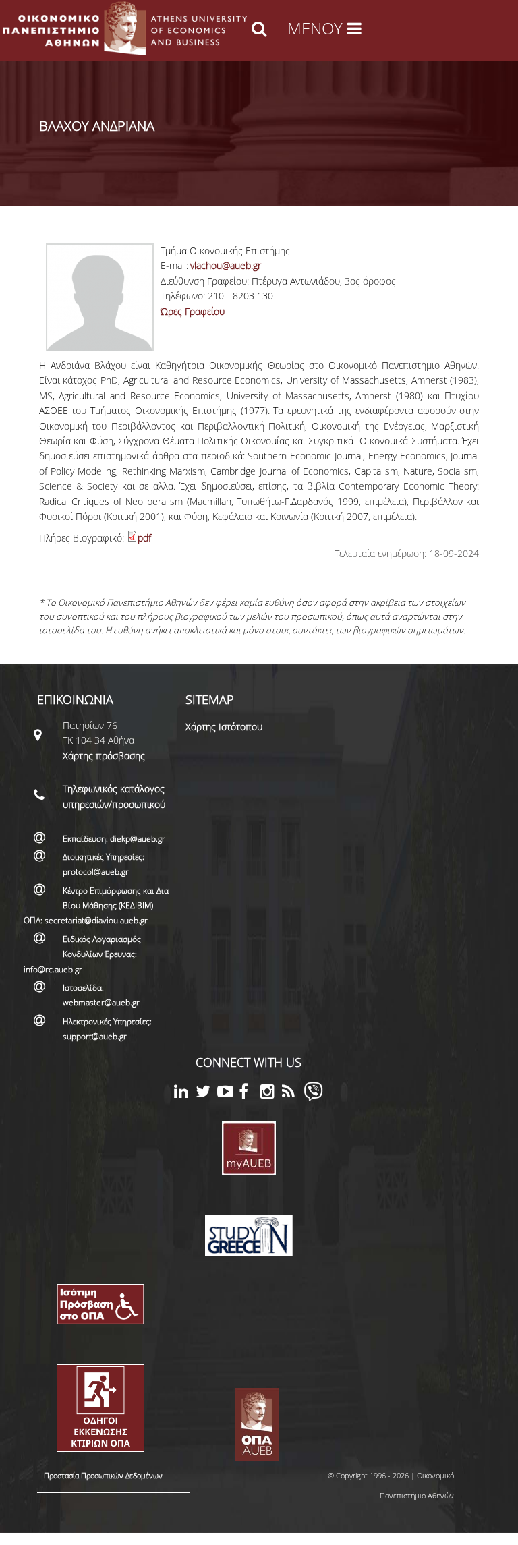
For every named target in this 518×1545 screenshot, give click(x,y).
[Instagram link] (271, 1093)
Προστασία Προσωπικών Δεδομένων (103, 1475)
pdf (144, 537)
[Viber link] (313, 1097)
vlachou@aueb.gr (225, 265)
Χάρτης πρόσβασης (104, 755)
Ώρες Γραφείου (193, 311)
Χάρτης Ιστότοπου (223, 726)
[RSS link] (293, 1093)
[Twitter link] (206, 1093)
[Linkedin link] (185, 1093)
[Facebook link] (249, 1093)
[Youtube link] (228, 1093)
